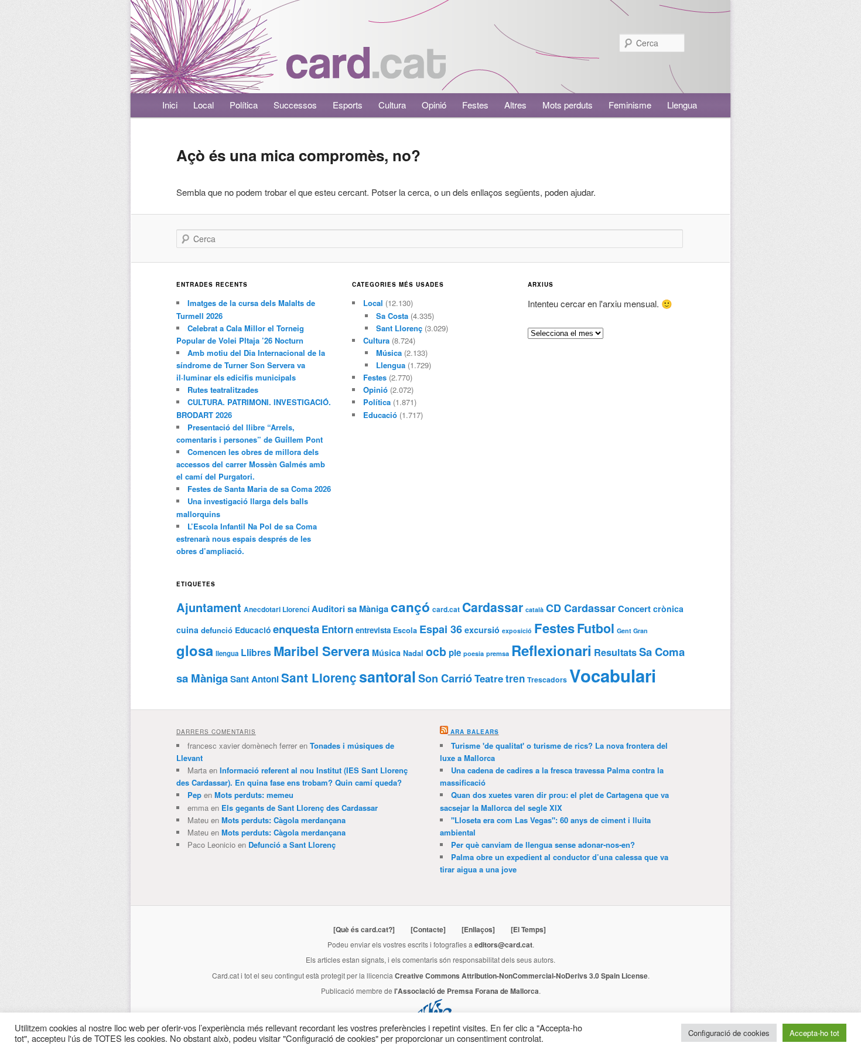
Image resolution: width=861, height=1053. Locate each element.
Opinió (434, 104)
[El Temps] (528, 929)
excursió (482, 630)
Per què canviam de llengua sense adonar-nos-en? (543, 844)
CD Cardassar (581, 608)
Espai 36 (440, 629)
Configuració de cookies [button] (729, 1032)
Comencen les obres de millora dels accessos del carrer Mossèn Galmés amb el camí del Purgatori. (250, 464)
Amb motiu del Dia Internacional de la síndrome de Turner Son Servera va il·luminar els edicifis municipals (250, 365)
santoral (387, 676)
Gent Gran (632, 630)
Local (203, 104)
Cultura (392, 104)
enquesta (296, 629)
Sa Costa (392, 315)
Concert (634, 608)
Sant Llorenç (399, 328)
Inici (169, 104)
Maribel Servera (322, 650)
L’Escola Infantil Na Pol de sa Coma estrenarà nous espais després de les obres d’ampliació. (246, 538)
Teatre (488, 678)
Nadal (413, 653)
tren (515, 678)
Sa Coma (662, 652)
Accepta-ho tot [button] (814, 1032)
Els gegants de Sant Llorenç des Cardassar (299, 807)
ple (455, 652)
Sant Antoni (254, 678)
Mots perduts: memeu (253, 794)
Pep (194, 794)
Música (389, 352)
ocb (436, 651)
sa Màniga (202, 678)
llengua (227, 653)
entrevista (373, 630)
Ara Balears (474, 732)
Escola (405, 630)
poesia (473, 653)
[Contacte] (428, 929)
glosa (194, 650)
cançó (410, 606)
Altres (515, 104)
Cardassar (492, 607)
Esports (348, 104)
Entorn (337, 629)
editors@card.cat (503, 944)
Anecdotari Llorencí (276, 609)
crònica (668, 608)
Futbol (595, 628)
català (534, 609)
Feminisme (630, 104)
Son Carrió (445, 678)
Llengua (682, 104)
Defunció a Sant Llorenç (292, 844)
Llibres (256, 652)
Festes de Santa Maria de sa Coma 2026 (259, 488)
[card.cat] (366, 71)
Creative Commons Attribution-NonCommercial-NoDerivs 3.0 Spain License (521, 975)
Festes (475, 104)
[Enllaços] (478, 929)
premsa (497, 653)
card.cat (446, 609)
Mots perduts (567, 104)
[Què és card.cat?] (364, 929)
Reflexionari (551, 650)
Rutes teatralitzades (222, 389)
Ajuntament (208, 607)
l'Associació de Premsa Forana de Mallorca (466, 991)
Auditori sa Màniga (350, 608)
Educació (380, 414)
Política (244, 104)
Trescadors (547, 679)
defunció (217, 630)
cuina (187, 630)
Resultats (615, 652)
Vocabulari (612, 675)
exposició (517, 630)
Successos (295, 104)
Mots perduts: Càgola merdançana (283, 820)
